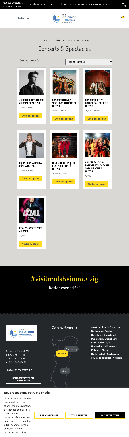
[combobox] (25, 18)
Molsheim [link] (96, 350)
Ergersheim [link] (110, 338)
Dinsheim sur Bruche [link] (101, 331)
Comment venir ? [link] (64, 327)
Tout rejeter (79, 415)
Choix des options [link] (31, 115)
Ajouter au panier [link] (96, 184)
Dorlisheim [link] (96, 334)
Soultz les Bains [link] (99, 357)
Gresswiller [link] (97, 346)
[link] (118, 2)
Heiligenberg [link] (110, 346)
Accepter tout (110, 415)
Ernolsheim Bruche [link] (100, 342)
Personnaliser (49, 415)
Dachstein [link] (115, 327)
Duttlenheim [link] (97, 338)
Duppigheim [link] (109, 334)
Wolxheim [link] (117, 357)
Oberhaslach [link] (112, 353)
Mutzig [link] (105, 350)
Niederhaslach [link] (98, 353)
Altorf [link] (94, 327)
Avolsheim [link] (103, 327)
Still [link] (110, 357)
